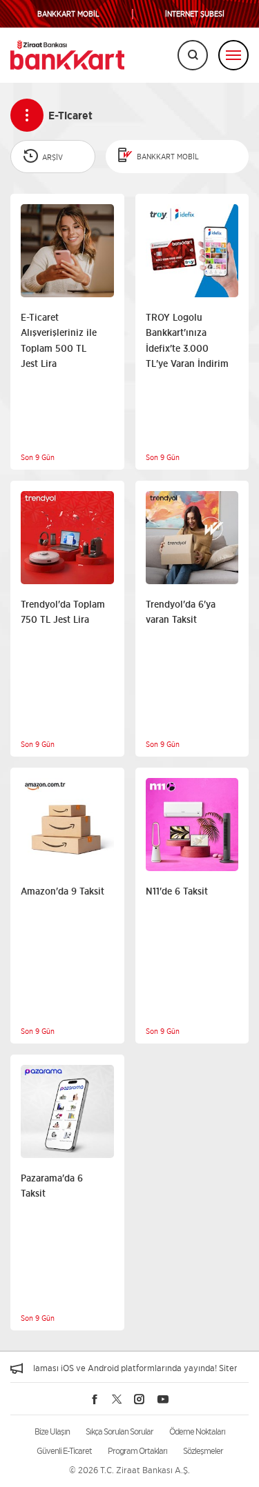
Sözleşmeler (203, 1451)
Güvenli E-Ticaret (64, 1451)
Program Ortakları (137, 1451)
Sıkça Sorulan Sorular (119, 1431)
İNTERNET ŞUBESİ (194, 14)
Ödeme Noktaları (197, 1431)
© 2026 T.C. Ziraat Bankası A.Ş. (129, 1470)
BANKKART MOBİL (68, 14)
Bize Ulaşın (52, 1431)
